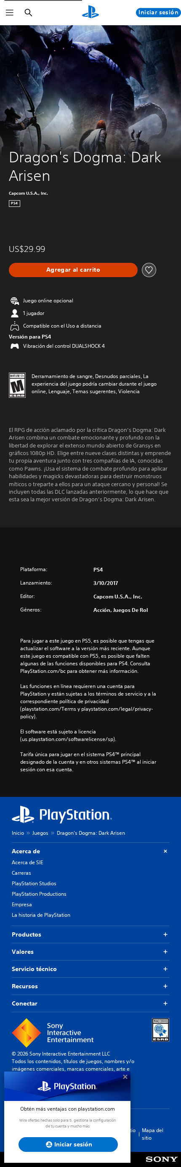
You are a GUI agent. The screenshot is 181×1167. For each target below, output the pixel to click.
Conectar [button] (24, 1003)
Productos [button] (26, 934)
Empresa (22, 904)
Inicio (18, 832)
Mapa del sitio (152, 1134)
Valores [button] (23, 951)
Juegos (40, 832)
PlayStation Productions (39, 893)
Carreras (21, 872)
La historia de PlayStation (41, 914)
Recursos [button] (25, 986)
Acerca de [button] (26, 851)
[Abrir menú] (9, 12)
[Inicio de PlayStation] (90, 12)
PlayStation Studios (34, 883)
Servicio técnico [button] (34, 969)
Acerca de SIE (27, 862)
